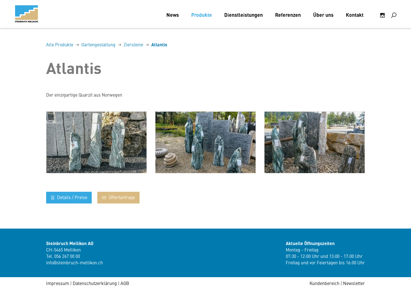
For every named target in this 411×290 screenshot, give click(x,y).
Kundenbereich (324, 283)
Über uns (323, 14)
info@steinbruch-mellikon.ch (74, 262)
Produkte (201, 14)
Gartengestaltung (98, 44)
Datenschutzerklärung (95, 283)
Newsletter (354, 283)
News (172, 14)
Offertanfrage (121, 197)
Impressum (57, 283)
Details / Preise (71, 197)
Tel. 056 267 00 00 (63, 256)
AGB (125, 283)
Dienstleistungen (243, 14)
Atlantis (159, 44)
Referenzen (288, 14)
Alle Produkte (59, 44)
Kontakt (354, 14)
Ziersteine (133, 44)
